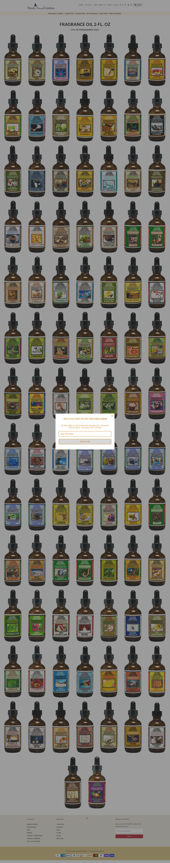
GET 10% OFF (85, 442)
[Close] (112, 416)
